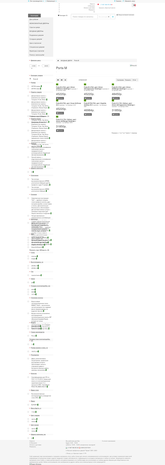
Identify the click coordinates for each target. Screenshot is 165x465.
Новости (92, 4)
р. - (40, 65)
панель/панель (36, 275)
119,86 (33, 412)
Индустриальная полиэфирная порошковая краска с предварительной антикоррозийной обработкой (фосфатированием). (41, 151)
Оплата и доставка (89, 8)
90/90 (33, 289)
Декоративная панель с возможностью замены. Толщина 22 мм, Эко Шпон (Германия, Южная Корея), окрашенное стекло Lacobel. (40, 134)
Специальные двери (36, 47)
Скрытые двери (35, 27)
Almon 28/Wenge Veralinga (40, 242)
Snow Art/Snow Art (37, 247)
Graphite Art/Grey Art (38, 245)
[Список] (58, 80)
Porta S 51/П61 (36, 328)
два (32, 282)
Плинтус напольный (36, 55)
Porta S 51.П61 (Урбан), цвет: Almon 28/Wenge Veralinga (66, 120)
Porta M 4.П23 (36, 326)
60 (32, 172)
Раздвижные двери (36, 35)
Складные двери (35, 39)
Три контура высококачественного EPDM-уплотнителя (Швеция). (40, 189)
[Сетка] (62, 80)
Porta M (76, 60)
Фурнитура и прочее (36, 51)
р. (32, 68)
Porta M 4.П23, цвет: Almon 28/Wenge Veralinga (121, 88)
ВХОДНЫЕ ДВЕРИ (36, 31)
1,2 (32, 344)
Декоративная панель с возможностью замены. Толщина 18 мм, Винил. (39, 112)
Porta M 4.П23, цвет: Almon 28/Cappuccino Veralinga (93, 88)
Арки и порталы (35, 43)
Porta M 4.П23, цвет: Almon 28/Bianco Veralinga (65, 88)
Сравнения (83, 80)
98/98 (33, 292)
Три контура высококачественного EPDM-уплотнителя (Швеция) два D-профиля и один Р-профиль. (40, 182)
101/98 (33, 294)
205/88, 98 (35, 268)
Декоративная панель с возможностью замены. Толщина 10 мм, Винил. (39, 97)
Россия (34, 336)
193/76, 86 (35, 351)
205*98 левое (36, 89)
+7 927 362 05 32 (105, 4)
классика (34, 256)
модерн (34, 258)
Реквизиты (92, 10)
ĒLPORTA (34, 405)
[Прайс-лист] (65, 80)
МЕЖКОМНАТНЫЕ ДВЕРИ (39, 23)
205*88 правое (36, 86)
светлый (34, 419)
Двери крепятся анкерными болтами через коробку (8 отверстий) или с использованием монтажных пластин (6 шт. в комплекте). (40, 226)
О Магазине (91, 6)
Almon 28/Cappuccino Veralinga (41, 240)
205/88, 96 (35, 266)
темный (34, 421)
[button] (125, 15)
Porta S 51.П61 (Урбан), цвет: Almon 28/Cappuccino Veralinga (123, 104)
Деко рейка (33, 19)
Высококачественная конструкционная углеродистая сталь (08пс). (41, 396)
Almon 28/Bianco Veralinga (39, 238)
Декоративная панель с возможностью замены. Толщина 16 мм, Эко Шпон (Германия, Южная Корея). (40, 105)
